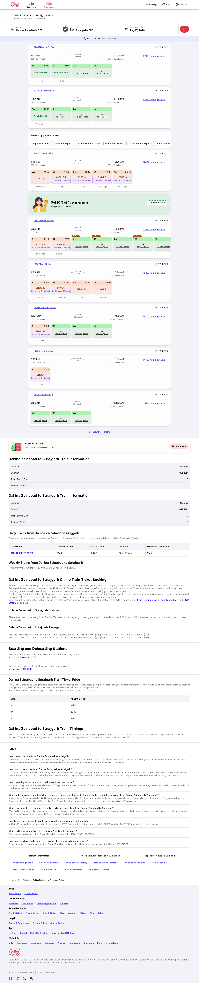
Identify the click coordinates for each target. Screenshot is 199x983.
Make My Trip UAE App (63, 933)
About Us (13, 903)
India (11, 943)
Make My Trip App (39, 933)
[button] (65, 29)
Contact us (27, 903)
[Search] (184, 29)
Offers (83, 913)
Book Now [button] (181, 446)
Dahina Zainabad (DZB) (24, 657)
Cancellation (32, 913)
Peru (99, 943)
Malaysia (49, 943)
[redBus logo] (15, 4)
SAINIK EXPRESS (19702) (22, 553)
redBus (12, 933)
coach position (169, 600)
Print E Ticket (49, 913)
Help (168, 4)
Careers (64, 903)
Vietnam (61, 943)
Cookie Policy (57, 923)
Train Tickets (31, 893)
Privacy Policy (39, 923)
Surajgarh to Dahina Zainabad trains (40, 447)
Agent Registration (47, 903)
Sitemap (71, 913)
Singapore (36, 943)
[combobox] (37, 29)
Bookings (153, 4)
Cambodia (75, 943)
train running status (148, 600)
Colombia (89, 943)
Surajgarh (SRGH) (22, 669)
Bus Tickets (15, 893)
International (112, 943)
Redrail (23, 933)
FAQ (62, 913)
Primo (101, 913)
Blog (92, 913)
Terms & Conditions (19, 923)
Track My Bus (15, 913)
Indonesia (22, 943)
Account (183, 4)
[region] (99, 64)
